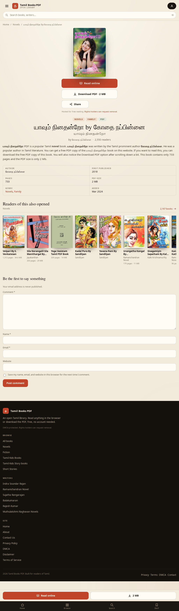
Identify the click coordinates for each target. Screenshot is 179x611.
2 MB (136, 595)
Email (6, 347)
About (6, 532)
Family (92, 119)
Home (6, 25)
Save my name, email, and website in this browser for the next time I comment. (49, 375)
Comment (9, 292)
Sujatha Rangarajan (13, 494)
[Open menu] (6, 6)
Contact (172, 574)
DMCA (6, 548)
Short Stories (10, 469)
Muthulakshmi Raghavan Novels (20, 511)
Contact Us (9, 537)
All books (8, 441)
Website (7, 361)
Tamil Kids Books (12, 457)
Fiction (6, 452)
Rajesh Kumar (10, 506)
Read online (92, 83)
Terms (154, 574)
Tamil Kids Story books (15, 463)
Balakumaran (10, 500)
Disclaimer (8, 554)
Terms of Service (12, 560)
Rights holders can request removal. (100, 111)
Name (7, 334)
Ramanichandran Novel (16, 489)
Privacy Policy (10, 543)
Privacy (145, 574)
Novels (16, 25)
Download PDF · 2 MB (92, 94)
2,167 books (166, 208)
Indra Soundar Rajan (14, 483)
